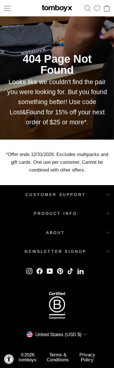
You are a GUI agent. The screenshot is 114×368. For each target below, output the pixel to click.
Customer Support (55, 194)
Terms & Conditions (58, 357)
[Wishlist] (97, 8)
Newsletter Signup (55, 251)
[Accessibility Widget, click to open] (9, 359)
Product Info (55, 213)
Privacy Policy (87, 357)
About (55, 232)
